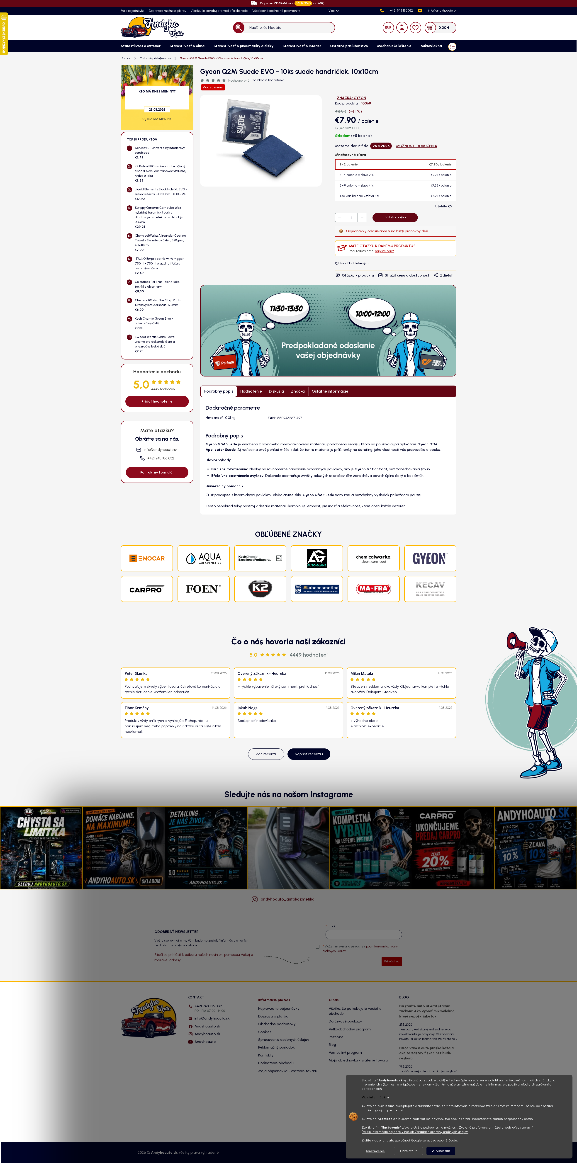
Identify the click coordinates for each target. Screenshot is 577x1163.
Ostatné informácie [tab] (330, 391)
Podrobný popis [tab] (218, 391)
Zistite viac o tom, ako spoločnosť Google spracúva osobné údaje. (410, 1140)
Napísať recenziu (309, 754)
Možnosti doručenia (416, 146)
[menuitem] (140, 46)
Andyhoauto (205, 1041)
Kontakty (266, 1055)
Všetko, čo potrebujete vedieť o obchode (219, 11)
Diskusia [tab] (276, 391)
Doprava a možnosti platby (167, 11)
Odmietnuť (408, 1151)
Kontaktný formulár (157, 472)
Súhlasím (443, 1151)
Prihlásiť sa (391, 961)
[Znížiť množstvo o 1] (339, 217)
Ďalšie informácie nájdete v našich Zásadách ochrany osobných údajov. (415, 1132)
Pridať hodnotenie (157, 401)
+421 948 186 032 (210, 1008)
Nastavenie (375, 1151)
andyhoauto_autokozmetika (287, 899)
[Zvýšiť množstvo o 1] (362, 217)
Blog (332, 1044)
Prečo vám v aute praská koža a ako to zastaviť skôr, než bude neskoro (426, 1053)
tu (387, 1097)
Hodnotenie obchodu (276, 1063)
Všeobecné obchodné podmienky (276, 11)
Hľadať (238, 27)
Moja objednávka (132, 11)
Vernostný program (345, 1052)
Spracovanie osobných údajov (283, 1039)
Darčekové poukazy (345, 1021)
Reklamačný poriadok (276, 1047)
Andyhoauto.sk (207, 1026)
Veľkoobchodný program (350, 1029)
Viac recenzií (266, 754)
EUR (388, 27)
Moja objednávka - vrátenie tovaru (287, 1071)
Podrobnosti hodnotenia (267, 80)
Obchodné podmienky (277, 1024)
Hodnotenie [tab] (251, 391)
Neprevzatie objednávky (278, 1008)
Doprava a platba (273, 1016)
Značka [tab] (298, 391)
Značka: (351, 98)
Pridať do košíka (395, 217)
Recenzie (336, 1037)
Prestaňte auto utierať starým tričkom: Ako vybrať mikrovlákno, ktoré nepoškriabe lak (427, 1011)
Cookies (264, 1032)
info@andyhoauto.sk (212, 1018)
